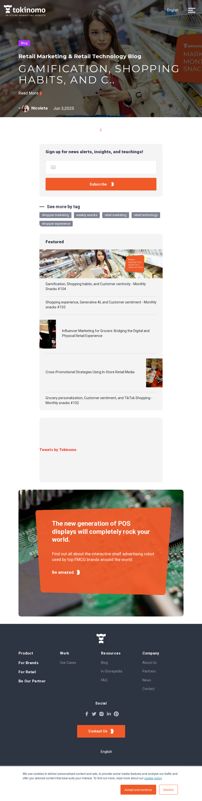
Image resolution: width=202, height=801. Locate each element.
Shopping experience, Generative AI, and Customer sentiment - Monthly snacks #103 (101, 304)
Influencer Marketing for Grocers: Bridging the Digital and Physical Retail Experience (106, 333)
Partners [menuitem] (149, 671)
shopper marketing (55, 215)
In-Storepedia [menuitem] (111, 671)
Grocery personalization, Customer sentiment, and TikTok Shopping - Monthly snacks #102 (99, 400)
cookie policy (153, 778)
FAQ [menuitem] (104, 680)
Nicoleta (39, 108)
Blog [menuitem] (104, 663)
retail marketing (116, 215)
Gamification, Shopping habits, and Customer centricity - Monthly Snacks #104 (96, 286)
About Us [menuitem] (149, 663)
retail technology (146, 215)
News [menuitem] (146, 680)
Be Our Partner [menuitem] (32, 681)
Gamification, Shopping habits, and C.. (99, 74)
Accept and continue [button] (138, 789)
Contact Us (98, 731)
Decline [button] (168, 789)
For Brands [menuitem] (28, 663)
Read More (28, 93)
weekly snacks (86, 215)
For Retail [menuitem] (27, 672)
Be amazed (63, 572)
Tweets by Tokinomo (57, 449)
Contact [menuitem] (148, 689)
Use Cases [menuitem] (68, 663)
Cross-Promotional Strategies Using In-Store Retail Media (90, 372)
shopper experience (56, 223)
